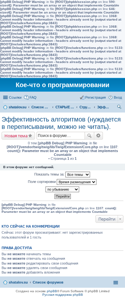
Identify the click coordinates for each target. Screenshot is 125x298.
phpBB (52, 291)
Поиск (89, 136)
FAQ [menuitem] (33, 97)
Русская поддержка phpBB (62, 294)
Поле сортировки (42, 182)
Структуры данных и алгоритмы (85, 107)
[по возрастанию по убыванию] (62, 189)
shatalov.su (18, 107)
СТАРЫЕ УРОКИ (65, 107)
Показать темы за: (49, 174)
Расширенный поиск (98, 136)
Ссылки (15, 97)
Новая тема (16, 136)
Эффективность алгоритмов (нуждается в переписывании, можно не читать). (103, 107)
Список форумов (41, 107)
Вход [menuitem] (118, 97)
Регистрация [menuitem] (95, 97)
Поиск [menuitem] (120, 107)
